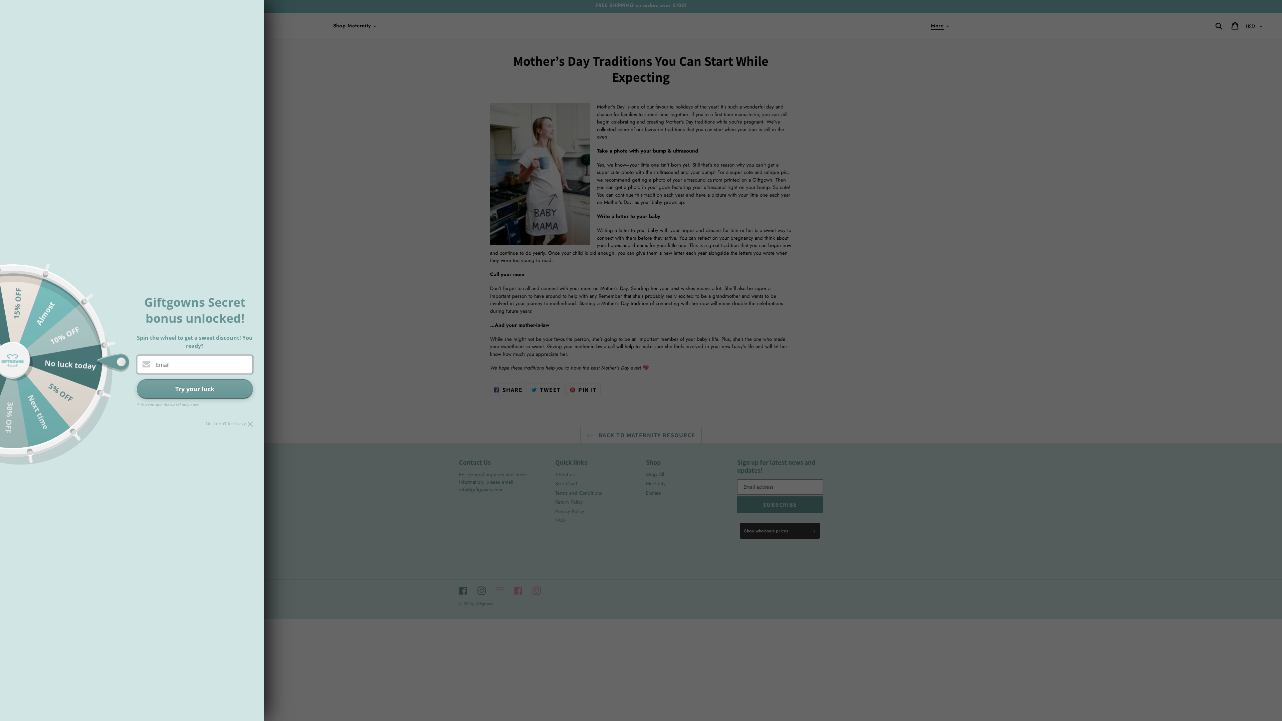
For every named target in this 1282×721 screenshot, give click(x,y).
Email (163, 365)
